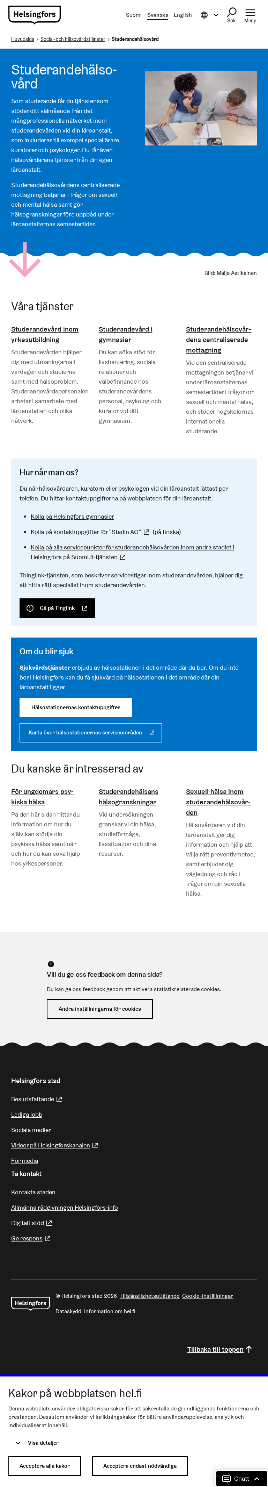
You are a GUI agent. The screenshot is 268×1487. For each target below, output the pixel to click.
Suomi (134, 15)
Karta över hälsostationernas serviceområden (95, 732)
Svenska (157, 15)
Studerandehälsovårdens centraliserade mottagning (218, 340)
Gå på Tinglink (67, 608)
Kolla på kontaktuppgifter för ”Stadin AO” (91, 532)
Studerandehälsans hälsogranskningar (128, 796)
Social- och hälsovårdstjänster (72, 39)
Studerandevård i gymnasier (125, 334)
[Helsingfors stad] (30, 1303)
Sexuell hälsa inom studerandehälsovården (218, 802)
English (183, 15)
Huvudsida (22, 39)
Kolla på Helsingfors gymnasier (72, 516)
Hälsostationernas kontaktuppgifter (75, 707)
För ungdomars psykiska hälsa (42, 796)
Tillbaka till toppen (215, 1349)
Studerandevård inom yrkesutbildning (45, 334)
